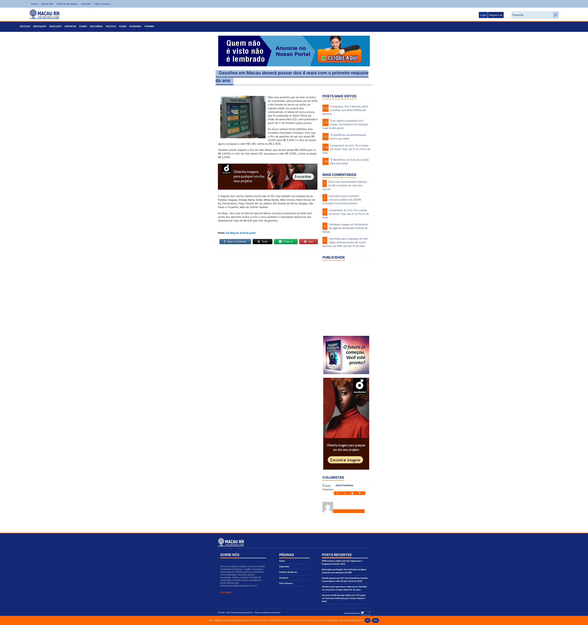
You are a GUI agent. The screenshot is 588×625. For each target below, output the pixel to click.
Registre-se (495, 15)
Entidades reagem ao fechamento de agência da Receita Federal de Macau (345, 228)
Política (111, 26)
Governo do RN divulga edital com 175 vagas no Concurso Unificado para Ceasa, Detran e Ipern (344, 598)
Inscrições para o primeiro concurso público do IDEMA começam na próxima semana (341, 199)
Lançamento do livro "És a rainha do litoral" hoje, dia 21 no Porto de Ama (345, 214)
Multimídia (96, 26)
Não (375, 620)
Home (34, 3)
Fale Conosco (102, 3)
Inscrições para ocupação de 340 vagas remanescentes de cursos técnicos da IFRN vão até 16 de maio (345, 242)
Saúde (122, 26)
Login (483, 15)
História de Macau (67, 3)
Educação (55, 26)
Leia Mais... (226, 592)
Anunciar (86, 3)
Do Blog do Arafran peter (241, 232)
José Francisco (344, 485)
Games (83, 26)
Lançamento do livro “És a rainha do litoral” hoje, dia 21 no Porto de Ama (346, 149)
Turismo (149, 26)
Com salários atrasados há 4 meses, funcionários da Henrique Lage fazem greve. (345, 124)
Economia (135, 26)
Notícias (25, 26)
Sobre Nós (47, 3)
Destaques (39, 26)
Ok (367, 620)
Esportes (70, 26)
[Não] (584, 620)
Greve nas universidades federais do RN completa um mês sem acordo (344, 185)
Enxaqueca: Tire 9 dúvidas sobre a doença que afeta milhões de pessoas (345, 110)
